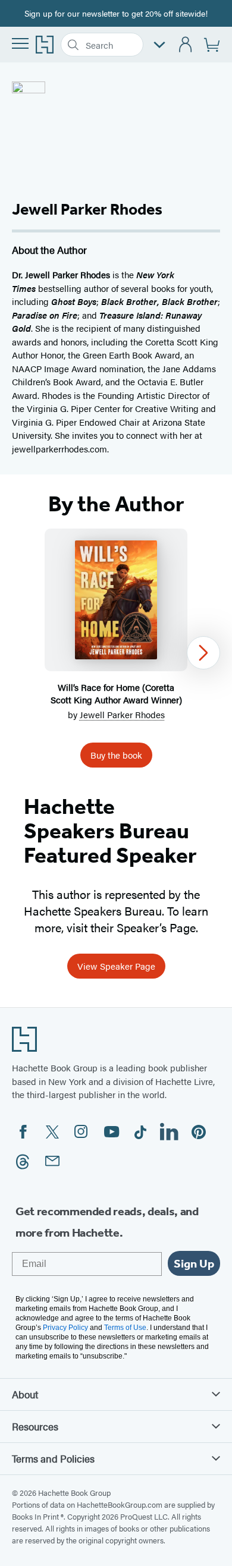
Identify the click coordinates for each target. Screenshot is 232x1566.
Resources (35, 1426)
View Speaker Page (116, 966)
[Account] (185, 44)
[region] (116, 653)
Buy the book (116, 755)
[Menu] (20, 43)
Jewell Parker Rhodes (122, 714)
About (25, 1394)
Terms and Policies (53, 1458)
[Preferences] (159, 45)
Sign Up (194, 1263)
